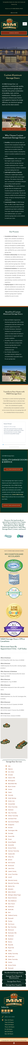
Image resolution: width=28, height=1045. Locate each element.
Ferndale (10, 833)
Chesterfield (11, 804)
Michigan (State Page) (14, 895)
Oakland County (12, 915)
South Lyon (11, 956)
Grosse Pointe (12, 848)
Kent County (11, 862)
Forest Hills (11, 836)
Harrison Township (13, 851)
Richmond (11, 930)
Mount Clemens (12, 898)
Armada (10, 775)
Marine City (11, 886)
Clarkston (10, 810)
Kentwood (11, 865)
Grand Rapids (12, 842)
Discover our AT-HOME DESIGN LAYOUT (14, 8)
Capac (10, 792)
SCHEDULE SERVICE (14, 32)
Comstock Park (12, 818)
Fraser (10, 839)
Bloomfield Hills (12, 783)
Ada (9, 766)
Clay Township (12, 813)
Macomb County (12, 880)
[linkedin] (5, 1011)
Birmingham (11, 780)
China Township (12, 807)
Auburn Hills (11, 777)
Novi (9, 912)
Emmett (10, 827)
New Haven (11, 903)
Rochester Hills (12, 933)
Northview (11, 906)
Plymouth (10, 918)
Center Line (11, 801)
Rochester (11, 936)
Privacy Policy (24, 1040)
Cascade (10, 795)
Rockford (10, 939)
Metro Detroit (11, 892)
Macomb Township (13, 883)
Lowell (10, 877)
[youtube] (11, 1011)
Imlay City (11, 857)
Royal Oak (11, 947)
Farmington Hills (12, 830)
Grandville (11, 845)
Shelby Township (13, 953)
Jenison (10, 859)
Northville (10, 909)
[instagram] (8, 1011)
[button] (4, 444)
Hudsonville (11, 854)
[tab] (14, 761)
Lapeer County (12, 871)
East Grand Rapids (13, 822)
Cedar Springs (12, 798)
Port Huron (11, 924)
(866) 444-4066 (14, 12)
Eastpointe (11, 824)
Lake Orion (11, 868)
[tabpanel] (14, 867)
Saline (10, 950)
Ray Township (12, 927)
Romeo (10, 942)
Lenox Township (12, 874)
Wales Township (13, 959)
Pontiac (10, 921)
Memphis (10, 889)
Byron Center (12, 786)
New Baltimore (12, 901)
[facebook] (2, 1011)
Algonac (10, 769)
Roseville (10, 945)
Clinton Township (13, 815)
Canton (10, 789)
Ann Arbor (11, 772)
